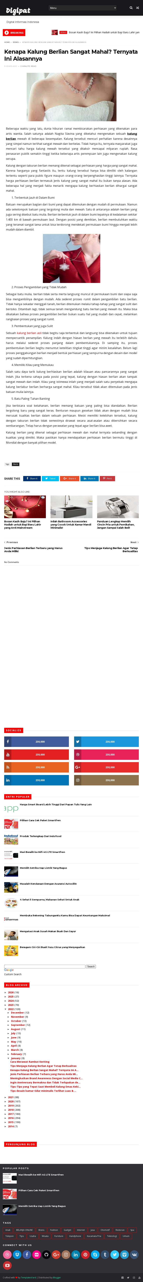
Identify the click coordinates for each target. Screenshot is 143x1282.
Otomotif (105, 1230)
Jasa (93, 1230)
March (15, 1049)
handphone (75, 1236)
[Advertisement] (71, 643)
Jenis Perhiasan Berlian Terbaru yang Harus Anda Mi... (44, 1074)
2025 (11, 996)
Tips (22, 1236)
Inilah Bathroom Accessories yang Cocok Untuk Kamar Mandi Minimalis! (71, 524)
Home (54, 18)
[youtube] (139, 1277)
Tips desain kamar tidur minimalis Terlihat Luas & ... (43, 1090)
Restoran (120, 1230)
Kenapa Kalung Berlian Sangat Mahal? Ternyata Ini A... (44, 1070)
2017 (11, 1114)
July (13, 1033)
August (16, 1029)
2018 (11, 1109)
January (16, 1058)
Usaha (33, 1236)
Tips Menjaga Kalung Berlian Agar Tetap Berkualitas (43, 1066)
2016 (11, 1118)
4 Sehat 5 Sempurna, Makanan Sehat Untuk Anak (49, 899)
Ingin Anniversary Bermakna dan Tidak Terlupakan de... (45, 1082)
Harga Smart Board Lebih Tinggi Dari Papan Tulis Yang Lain (56, 804)
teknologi (112, 1236)
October (16, 1021)
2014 (11, 1126)
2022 (11, 1009)
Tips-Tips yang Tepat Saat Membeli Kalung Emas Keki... (45, 1086)
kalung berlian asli (29, 333)
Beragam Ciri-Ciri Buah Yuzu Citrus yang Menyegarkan (52, 947)
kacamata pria (94, 1236)
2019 (11, 1105)
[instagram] (134, 1277)
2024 (11, 1000)
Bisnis (48, 32)
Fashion (54, 1230)
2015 (11, 1122)
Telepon (9, 1236)
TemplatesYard (28, 1277)
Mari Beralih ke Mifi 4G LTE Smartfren (42, 852)
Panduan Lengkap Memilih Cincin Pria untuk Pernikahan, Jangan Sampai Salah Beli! (115, 524)
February (17, 1054)
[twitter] (128, 1277)
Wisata (45, 1236)
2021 (11, 1097)
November (18, 1016)
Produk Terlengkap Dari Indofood (40, 836)
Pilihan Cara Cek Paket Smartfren (40, 820)
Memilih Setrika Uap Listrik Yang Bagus (43, 867)
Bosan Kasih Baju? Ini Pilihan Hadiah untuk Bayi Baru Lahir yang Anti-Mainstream (22, 524)
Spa (132, 1230)
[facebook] (123, 1277)
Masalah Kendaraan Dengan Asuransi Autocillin (48, 883)
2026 (11, 992)
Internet (81, 1230)
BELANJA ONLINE (24, 1230)
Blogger (57, 1277)
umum (126, 1236)
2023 (11, 1005)
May (14, 1041)
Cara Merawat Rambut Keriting (30, 1061)
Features (67, 18)
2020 (11, 1101)
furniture (58, 1236)
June (14, 1037)
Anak (7, 1230)
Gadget (67, 1230)
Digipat (18, 11)
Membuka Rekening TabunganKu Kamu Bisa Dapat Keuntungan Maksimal (65, 915)
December (18, 1012)
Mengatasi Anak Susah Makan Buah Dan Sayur (48, 931)
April (14, 1045)
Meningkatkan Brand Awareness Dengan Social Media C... (46, 1078)
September (18, 1025)
